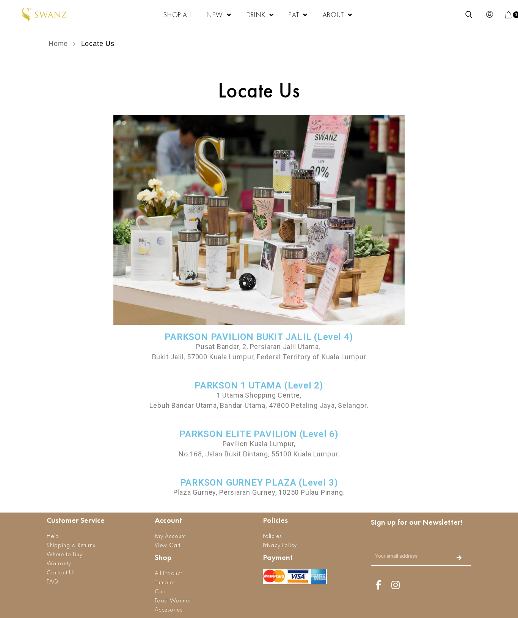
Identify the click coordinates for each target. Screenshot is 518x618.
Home (59, 43)
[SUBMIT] (459, 558)
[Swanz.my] (44, 14)
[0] (509, 14)
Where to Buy (65, 554)
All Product (168, 573)
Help (53, 536)
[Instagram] (395, 585)
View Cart (168, 545)
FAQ (52, 581)
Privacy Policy (280, 545)
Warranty (59, 563)
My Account (170, 536)
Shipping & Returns (71, 545)
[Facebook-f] (378, 585)
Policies (272, 536)
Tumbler (165, 582)
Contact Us (61, 572)
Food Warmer (173, 600)
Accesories (168, 609)
